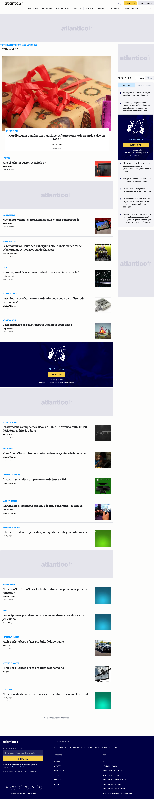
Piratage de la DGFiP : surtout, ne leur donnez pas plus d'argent (136, 93)
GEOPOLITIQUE (62, 8)
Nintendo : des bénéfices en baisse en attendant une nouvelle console (46, 694)
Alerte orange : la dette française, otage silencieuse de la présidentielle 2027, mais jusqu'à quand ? (137, 167)
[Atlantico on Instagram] (32, 787)
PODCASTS (58, 780)
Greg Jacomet (8, 329)
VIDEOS (56, 775)
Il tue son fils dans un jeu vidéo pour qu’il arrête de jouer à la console (45, 532)
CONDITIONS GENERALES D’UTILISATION (117, 793)
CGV (104, 762)
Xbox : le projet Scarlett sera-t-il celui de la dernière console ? (41, 272)
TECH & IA (102, 8)
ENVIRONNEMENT (131, 8)
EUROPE (77, 8)
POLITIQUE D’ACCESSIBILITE (113, 784)
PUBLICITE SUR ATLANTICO (112, 771)
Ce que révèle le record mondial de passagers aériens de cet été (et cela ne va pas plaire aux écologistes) (136, 203)
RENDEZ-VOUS (59, 771)
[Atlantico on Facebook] (19, 787)
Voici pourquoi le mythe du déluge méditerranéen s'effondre (137, 190)
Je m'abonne (56, 374)
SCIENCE (115, 8)
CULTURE (147, 8)
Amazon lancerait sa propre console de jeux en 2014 (35, 479)
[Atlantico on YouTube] (39, 787)
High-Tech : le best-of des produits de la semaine (33, 641)
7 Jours (149, 78)
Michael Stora (7, 623)
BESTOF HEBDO (59, 784)
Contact (116, 747)
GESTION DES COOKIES (111, 775)
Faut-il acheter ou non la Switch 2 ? (24, 162)
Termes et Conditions (19, 767)
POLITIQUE (33, 8)
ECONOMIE (47, 8)
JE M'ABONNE (130, 3)
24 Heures (140, 78)
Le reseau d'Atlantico (97, 747)
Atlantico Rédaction (9, 306)
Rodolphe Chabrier (9, 597)
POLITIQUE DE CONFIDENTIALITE (114, 780)
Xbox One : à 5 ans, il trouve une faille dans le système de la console (44, 453)
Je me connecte (145, 3)
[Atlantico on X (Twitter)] (13, 787)
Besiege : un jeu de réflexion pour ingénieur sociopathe (37, 324)
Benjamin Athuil (8, 276)
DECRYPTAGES (59, 762)
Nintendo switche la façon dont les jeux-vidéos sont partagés (41, 219)
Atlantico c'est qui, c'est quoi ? (68, 747)
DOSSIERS (57, 766)
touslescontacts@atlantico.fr (23, 793)
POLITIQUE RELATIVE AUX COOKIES (115, 789)
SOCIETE (89, 8)
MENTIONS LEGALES (110, 766)
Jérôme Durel (57, 144)
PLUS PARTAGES (144, 85)
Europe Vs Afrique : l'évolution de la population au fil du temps (137, 180)
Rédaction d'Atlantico (10, 253)
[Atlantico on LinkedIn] (26, 787)
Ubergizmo (6, 645)
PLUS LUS (126, 85)
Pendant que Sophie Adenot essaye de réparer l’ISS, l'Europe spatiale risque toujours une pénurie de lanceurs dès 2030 (136, 107)
